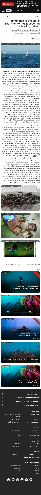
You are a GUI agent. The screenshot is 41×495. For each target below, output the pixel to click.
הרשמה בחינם (35, 430)
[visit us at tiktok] (9, 479)
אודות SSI (36, 443)
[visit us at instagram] (22, 479)
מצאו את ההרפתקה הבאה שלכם (27, 401)
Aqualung (17, 468)
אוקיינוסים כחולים (33, 435)
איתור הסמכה (16, 419)
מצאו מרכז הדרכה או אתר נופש (28, 398)
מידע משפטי (16, 454)
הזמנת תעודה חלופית (14, 422)
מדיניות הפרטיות (34, 454)
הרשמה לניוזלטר (33, 394)
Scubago (36, 465)
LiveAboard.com (15, 465)
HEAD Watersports (32, 463)
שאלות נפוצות (35, 414)
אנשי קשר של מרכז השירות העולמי (12, 415)
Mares (37, 468)
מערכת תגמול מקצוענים (13, 446)
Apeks (37, 470)
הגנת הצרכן (35, 419)
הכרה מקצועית (34, 446)
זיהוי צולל (17, 443)
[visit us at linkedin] (14, 479)
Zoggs (37, 473)
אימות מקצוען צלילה (33, 422)
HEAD (18, 473)
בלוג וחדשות (35, 433)
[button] (8, 4)
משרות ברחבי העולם (31, 405)
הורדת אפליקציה (15, 430)
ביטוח (18, 435)
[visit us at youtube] (18, 479)
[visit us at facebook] (31, 479)
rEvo (19, 470)
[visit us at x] (27, 479)
